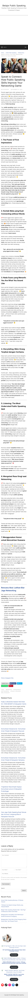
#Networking (5, 691)
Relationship (21, 52)
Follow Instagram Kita (7, 678)
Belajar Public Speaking (14, 5)
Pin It (11, 685)
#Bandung (9, 689)
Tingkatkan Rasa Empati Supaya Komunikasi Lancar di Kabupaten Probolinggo (11, 789)
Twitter (20, 683)
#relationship (5, 692)
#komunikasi (17, 689)
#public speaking (16, 691)
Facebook (13, 683)
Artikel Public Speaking (11, 52)
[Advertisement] (14, 30)
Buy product (14, 954)
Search (3, 888)
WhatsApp (5, 685)
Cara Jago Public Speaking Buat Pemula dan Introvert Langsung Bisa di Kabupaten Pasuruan (13, 814)
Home (2, 52)
